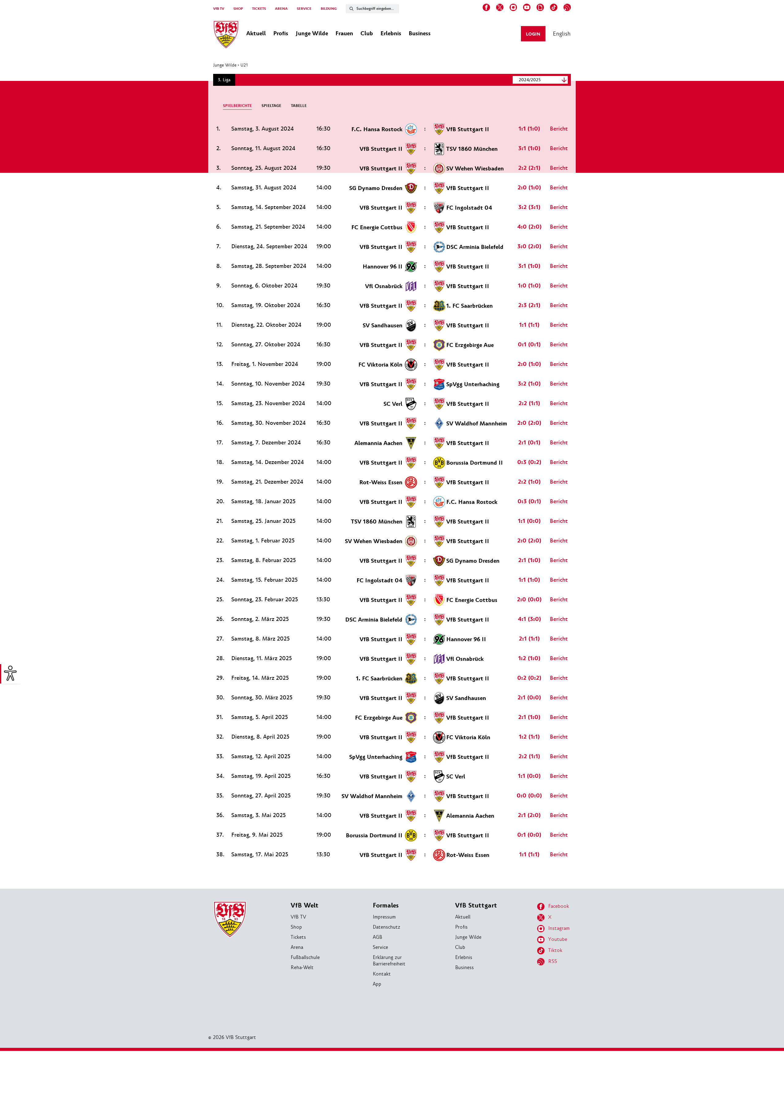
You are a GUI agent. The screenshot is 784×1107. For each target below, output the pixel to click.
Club (460, 947)
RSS (552, 961)
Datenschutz (386, 927)
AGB (377, 937)
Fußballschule (305, 957)
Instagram (559, 928)
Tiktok (555, 950)
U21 (244, 65)
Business (464, 967)
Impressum (384, 917)
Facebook (558, 906)
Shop (296, 927)
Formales (386, 905)
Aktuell (462, 917)
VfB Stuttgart (476, 905)
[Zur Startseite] (226, 36)
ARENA (281, 8)
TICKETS (259, 8)
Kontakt (382, 974)
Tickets (298, 937)
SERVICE (304, 8)
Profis (461, 927)
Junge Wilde (224, 65)
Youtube (557, 939)
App (377, 984)
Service (380, 947)
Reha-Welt (302, 967)
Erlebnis (463, 957)
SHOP (238, 8)
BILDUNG (329, 8)
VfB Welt (304, 905)
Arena (297, 947)
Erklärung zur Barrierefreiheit (389, 960)
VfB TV (218, 8)
